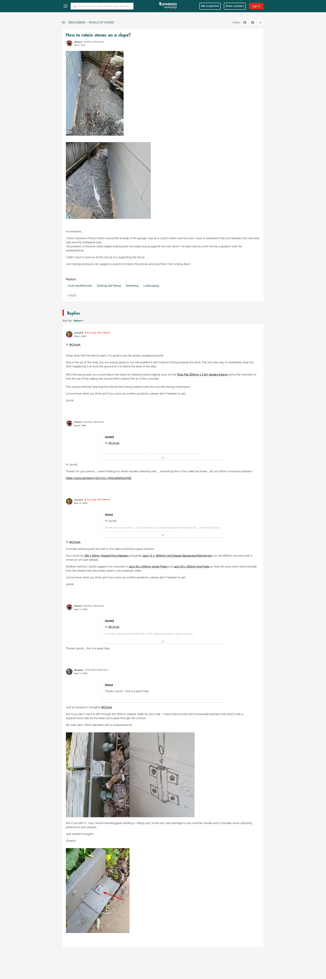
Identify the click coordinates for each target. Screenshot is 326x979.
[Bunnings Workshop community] (168, 6)
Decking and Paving (109, 286)
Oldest (78, 320)
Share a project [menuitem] (234, 6)
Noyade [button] (78, 670)
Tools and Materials (80, 286)
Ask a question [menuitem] (210, 6)
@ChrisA (74, 344)
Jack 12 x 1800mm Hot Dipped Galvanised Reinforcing (177, 555)
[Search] (74, 6)
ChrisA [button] (78, 41)
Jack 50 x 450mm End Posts (192, 566)
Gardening (132, 286)
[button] (69, 43)
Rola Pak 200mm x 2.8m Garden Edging (202, 374)
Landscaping (151, 286)
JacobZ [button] (78, 332)
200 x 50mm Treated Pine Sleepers (106, 555)
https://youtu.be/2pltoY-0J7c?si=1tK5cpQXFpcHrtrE (99, 478)
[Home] (63, 22)
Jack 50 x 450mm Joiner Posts (148, 566)
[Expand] (163, 458)
